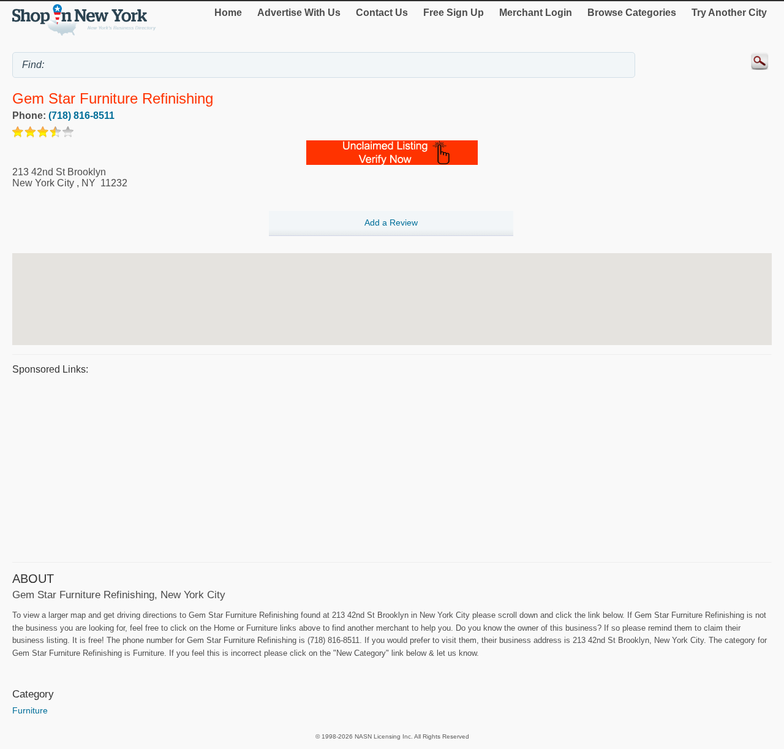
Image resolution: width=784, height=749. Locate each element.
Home (228, 12)
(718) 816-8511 (81, 115)
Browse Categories (631, 12)
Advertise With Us (299, 12)
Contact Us (382, 12)
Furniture (30, 710)
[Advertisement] (379, 467)
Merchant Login (535, 12)
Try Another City (729, 12)
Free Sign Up (453, 12)
